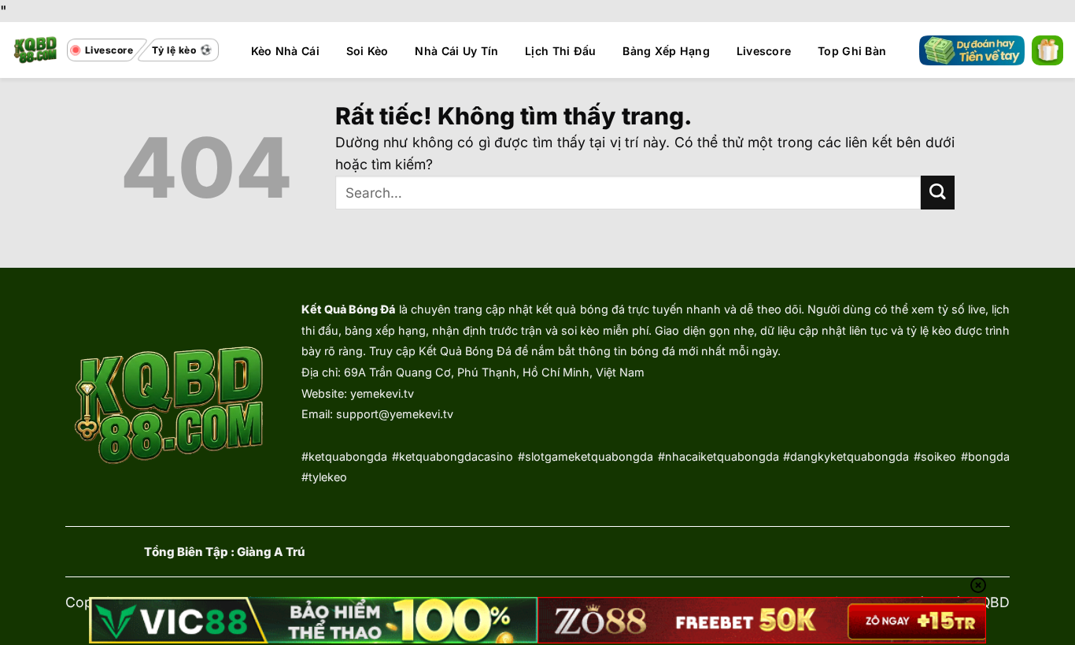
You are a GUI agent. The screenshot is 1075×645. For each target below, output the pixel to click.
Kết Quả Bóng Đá (348, 309)
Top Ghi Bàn (852, 50)
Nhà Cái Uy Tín (456, 50)
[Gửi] (938, 192)
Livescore (764, 50)
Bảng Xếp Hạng (666, 50)
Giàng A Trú (271, 552)
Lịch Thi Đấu (560, 50)
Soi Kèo (367, 50)
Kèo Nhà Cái (285, 50)
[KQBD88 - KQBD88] (36, 50)
